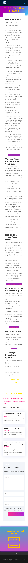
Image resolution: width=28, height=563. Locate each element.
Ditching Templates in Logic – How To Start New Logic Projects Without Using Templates (13, 444)
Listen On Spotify (14, 327)
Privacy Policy (13, 553)
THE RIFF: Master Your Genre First (12, 428)
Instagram (14, 539)
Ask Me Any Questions (14, 155)
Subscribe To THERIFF (14, 381)
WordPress (15, 561)
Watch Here (14, 348)
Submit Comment (16, 514)
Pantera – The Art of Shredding (14, 284)
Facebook (14, 546)
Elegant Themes (14, 559)
